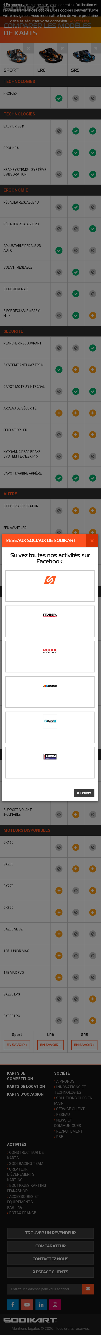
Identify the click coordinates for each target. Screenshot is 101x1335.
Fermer (85, 793)
